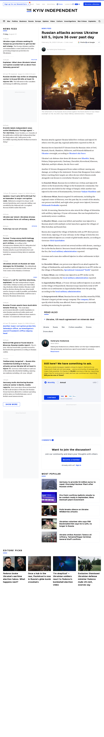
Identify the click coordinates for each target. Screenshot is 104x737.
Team (38, 4)
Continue (51, 397)
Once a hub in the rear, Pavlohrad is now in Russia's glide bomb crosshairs (39, 577)
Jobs (43, 4)
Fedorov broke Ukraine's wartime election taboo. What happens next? (14, 577)
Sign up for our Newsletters (16, 4)
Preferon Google (87, 42)
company (85, 299)
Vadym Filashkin (88, 192)
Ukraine (45, 153)
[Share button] (99, 42)
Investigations (70, 21)
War (8, 21)
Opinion (46, 21)
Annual (63, 382)
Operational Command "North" (77, 270)
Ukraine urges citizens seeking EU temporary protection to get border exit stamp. (19, 43)
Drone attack (48, 331)
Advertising (51, 4)
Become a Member (92, 4)
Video (52, 21)
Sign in (78, 465)
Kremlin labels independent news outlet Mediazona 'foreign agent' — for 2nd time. (18, 130)
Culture (59, 21)
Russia (31, 21)
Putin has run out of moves (15, 229)
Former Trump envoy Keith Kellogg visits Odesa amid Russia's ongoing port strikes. (18, 240)
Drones (89, 327)
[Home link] (52, 10)
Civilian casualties (75, 327)
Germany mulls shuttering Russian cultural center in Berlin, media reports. (18, 385)
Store (61, 4)
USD (94, 382)
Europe (38, 21)
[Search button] (99, 21)
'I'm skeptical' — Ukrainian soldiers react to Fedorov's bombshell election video (63, 579)
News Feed (46, 28)
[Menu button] (4, 21)
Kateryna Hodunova (57, 49)
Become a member (71, 460)
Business (23, 21)
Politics (15, 21)
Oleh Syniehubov (57, 241)
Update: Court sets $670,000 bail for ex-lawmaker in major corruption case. (19, 198)
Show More (11, 404)
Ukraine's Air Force (77, 153)
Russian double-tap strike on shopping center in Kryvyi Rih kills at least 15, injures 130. (20, 79)
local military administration (64, 251)
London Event (69, 4)
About (32, 4)
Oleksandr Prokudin (50, 205)
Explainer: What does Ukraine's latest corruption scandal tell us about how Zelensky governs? (19, 64)
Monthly (51, 382)
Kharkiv (85, 158)
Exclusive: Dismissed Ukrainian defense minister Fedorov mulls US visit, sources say (88, 579)
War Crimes (82, 21)
